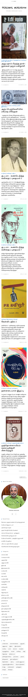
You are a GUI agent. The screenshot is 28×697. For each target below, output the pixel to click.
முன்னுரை (15, 388)
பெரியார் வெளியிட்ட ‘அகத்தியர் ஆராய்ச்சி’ (12, 538)
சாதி (2, 590)
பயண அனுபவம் (5, 617)
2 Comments (6, 274)
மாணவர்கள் (4, 627)
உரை (2, 573)
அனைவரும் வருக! (6, 527)
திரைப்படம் (4, 595)
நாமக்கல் (3, 600)
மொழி (15, 319)
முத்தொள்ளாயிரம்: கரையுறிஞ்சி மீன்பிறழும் (11, 448)
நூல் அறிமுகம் (5, 608)
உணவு (3, 571)
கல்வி (2, 584)
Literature (4, 60)
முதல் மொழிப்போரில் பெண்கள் (9, 530)
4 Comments (6, 85)
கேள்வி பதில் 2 (9, 322)
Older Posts (23, 477)
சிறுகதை (3, 592)
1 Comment (5, 199)
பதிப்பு (13, 173)
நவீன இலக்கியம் (6, 61)
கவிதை (23, 60)
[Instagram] (15, 514)
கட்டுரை (10, 60)
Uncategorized (4, 557)
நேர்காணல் (10, 319)
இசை (2, 565)
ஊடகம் (3, 576)
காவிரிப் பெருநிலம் (6, 541)
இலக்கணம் (4, 568)
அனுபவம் (4, 563)
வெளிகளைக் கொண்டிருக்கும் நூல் (10, 546)
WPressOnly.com (17, 695)
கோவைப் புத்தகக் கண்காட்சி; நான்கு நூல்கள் (13, 522)
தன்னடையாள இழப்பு (12, 391)
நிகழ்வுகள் (4, 606)
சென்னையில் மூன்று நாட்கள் (9, 535)
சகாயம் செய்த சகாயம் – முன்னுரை (10, 533)
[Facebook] (12, 514)
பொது (3, 625)
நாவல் (3, 603)
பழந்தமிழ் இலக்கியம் (18, 443)
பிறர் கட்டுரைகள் (5, 622)
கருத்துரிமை (17, 60)
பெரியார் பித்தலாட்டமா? (7, 525)
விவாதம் (3, 635)
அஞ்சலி (3, 105)
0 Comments (6, 132)
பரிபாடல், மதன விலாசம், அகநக (9, 544)
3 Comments (6, 471)
